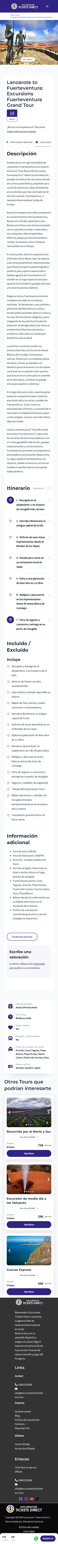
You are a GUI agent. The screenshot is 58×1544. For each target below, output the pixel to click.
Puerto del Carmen (33, 1057)
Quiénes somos (23, 1411)
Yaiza (46, 1057)
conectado (39, 963)
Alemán (20, 1067)
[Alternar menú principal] (47, 6)
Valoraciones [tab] (47, 142)
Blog (17, 1415)
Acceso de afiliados (25, 1448)
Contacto (20, 1424)
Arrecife (20, 1050)
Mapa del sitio (22, 1428)
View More (29, 1153)
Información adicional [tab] (21, 142)
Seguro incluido (23, 1025)
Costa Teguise (32, 1050)
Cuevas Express (19, 1270)
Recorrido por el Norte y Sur (29, 1131)
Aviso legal (29, 1531)
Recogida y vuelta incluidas (28, 1036)
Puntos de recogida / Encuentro (30, 1047)
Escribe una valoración (22, 936)
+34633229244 (24, 1384)
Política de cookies (29, 1527)
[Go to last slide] (13, 1112)
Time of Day (21, 1014)
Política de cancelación (27, 1420)
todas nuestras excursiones (21, 131)
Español (29, 1067)
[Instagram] (26, 1499)
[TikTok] (37, 1499)
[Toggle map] (47, 1123)
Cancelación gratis (24, 1004)
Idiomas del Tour (23, 1064)
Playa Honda (30, 1053)
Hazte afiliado (22, 1444)
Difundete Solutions (33, 1521)
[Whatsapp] (36, 1538)
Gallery (29, 59)
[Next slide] (45, 1112)
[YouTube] (32, 1499)
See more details (27, 1137)
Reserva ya (48, 1538)
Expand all (38, 488)
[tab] (26, 1124)
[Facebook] (21, 1499)
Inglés (37, 1067)
